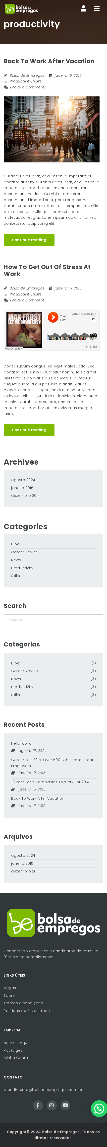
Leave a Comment (26, 87)
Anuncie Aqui (16, 1042)
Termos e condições (23, 1003)
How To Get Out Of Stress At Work (47, 270)
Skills (37, 81)
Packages (13, 1050)
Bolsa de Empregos (27, 75)
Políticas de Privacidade (27, 1010)
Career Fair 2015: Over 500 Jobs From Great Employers (52, 762)
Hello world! (22, 743)
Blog (15, 544)
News (16, 560)
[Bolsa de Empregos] (21, 8)
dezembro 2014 (25, 495)
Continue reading (29, 240)
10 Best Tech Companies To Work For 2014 (50, 782)
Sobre (9, 995)
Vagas (10, 987)
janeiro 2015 (22, 487)
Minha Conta (16, 1057)
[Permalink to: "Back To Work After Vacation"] (52, 129)
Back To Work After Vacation (49, 61)
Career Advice (24, 552)
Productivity (20, 81)
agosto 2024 (23, 479)
